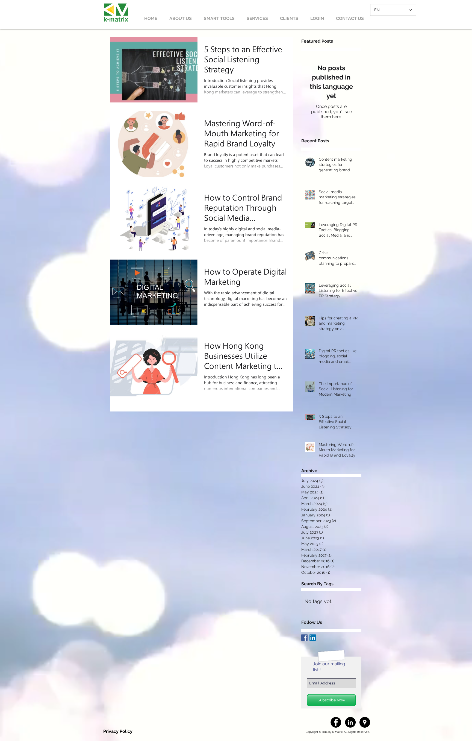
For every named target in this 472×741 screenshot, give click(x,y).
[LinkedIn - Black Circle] (350, 722)
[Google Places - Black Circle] (364, 722)
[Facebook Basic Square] (304, 637)
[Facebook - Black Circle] (336, 722)
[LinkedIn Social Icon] (312, 637)
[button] (317, 18)
